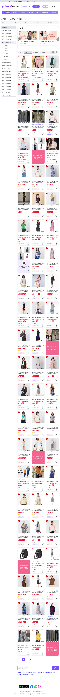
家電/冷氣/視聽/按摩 (6, 33)
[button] (19, 39)
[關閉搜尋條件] (30, 6)
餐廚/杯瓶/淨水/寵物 (6, 83)
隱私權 (38, 694)
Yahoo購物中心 (10, 6)
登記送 (23, 12)
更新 (41, 691)
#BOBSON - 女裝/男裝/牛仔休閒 (46, 672)
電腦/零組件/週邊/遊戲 (7, 36)
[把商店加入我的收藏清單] (28, 271)
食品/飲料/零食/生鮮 (6, 74)
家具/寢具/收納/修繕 (6, 86)
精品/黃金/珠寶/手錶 (6, 39)
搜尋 (55, 668)
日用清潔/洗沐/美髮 (6, 71)
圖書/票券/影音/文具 (6, 95)
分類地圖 (44, 694)
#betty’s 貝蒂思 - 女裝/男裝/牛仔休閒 (27, 672)
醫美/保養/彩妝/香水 (6, 68)
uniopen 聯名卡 (44, 12)
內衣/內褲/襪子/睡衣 (6, 62)
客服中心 (16, 694)
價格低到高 (35, 52)
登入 (45, 6)
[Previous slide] (19, 62)
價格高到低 (42, 52)
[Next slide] (29, 62)
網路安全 (33, 694)
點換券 (15, 12)
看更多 (31, 12)
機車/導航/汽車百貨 (6, 92)
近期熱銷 (48, 52)
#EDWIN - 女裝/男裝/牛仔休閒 (25, 674)
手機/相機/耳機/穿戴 (6, 30)
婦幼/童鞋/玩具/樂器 (6, 80)
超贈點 (54, 12)
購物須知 (28, 694)
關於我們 (22, 694)
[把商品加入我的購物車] (28, 80)
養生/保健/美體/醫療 (6, 77)
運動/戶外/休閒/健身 (6, 89)
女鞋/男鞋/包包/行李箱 (7, 65)
